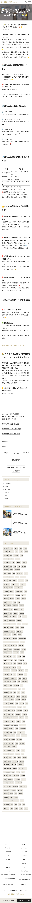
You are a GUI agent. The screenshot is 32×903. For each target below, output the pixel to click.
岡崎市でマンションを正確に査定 (11, 429)
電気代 (22, 653)
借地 (15, 674)
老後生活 (6, 627)
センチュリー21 (7, 562)
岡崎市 (22, 801)
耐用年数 (20, 663)
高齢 (11, 613)
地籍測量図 (20, 674)
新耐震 (18, 750)
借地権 (19, 656)
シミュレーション (23, 768)
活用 (27, 703)
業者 (26, 718)
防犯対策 (21, 793)
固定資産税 (14, 671)
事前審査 (23, 642)
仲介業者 (6, 595)
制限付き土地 (7, 667)
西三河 (5, 775)
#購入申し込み (20, 467)
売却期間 (13, 631)
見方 (26, 674)
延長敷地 (22, 613)
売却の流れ (6, 631)
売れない (12, 591)
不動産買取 (6, 707)
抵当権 (5, 783)
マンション (8, 447)
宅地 (15, 656)
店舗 (12, 808)
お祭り (9, 761)
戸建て (3, 447)
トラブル (12, 595)
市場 (24, 721)
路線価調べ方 (17, 649)
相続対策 (25, 562)
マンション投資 (7, 786)
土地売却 (6, 591)
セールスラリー (23, 786)
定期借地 (6, 674)
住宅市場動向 (21, 764)
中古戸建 (6, 555)
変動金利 (12, 559)
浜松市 (19, 757)
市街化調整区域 (7, 606)
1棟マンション (7, 634)
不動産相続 (6, 764)
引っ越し (24, 649)
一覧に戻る (16, 453)
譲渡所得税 (18, 714)
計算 (17, 703)
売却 (24, 656)
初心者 (12, 577)
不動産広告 (17, 779)
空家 (15, 602)
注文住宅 (24, 566)
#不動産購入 (10, 467)
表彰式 (18, 772)
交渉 (20, 689)
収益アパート (20, 631)
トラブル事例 (19, 783)
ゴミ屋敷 (22, 718)
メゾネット (11, 728)
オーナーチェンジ (8, 663)
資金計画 (15, 768)
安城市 (21, 808)
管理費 (18, 696)
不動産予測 (19, 739)
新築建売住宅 (7, 772)
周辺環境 (18, 754)
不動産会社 (25, 624)
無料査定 (6, 548)
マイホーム (15, 761)
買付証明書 (21, 645)
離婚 (16, 804)
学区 (10, 775)
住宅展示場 (6, 624)
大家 (20, 616)
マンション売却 (11, 696)
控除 (27, 580)
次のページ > (26, 453)
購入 (11, 555)
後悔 (26, 591)
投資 (17, 743)
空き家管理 (6, 718)
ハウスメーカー (15, 642)
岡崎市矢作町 (20, 573)
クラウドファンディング (9, 750)
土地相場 (6, 566)
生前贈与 (20, 707)
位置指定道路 (25, 681)
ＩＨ (22, 685)
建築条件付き (7, 638)
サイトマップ (24, 884)
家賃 (5, 602)
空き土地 (22, 703)
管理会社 (15, 616)
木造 (15, 663)
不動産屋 (6, 793)
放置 (19, 602)
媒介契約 (6, 598)
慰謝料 (5, 728)
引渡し (23, 692)
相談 (24, 804)
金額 (22, 555)
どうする (14, 667)
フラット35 (13, 764)
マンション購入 (19, 591)
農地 (5, 736)
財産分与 (16, 613)
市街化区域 (21, 660)
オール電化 (16, 653)
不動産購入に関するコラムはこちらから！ (14, 346)
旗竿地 (5, 616)
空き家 (6, 498)
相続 (12, 804)
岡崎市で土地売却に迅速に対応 (11, 434)
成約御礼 (11, 587)
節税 (17, 728)
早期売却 (26, 710)
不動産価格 (23, 577)
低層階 (22, 627)
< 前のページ (6, 453)
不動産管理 (6, 725)
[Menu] (29, 2)
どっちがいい (7, 689)
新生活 (25, 548)
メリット (15, 580)
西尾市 (17, 577)
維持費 (19, 624)
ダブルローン (7, 671)
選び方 (26, 551)
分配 (5, 710)
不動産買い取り (13, 678)
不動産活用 (15, 606)
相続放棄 (24, 699)
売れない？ (16, 609)
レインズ (24, 779)
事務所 (16, 808)
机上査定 (10, 685)
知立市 (26, 808)
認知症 (13, 710)
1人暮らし (19, 620)
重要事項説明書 (22, 638)
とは (11, 674)
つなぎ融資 (13, 624)
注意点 (11, 569)
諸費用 (13, 736)
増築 (9, 714)
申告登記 (18, 699)
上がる (21, 551)
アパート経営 (7, 746)
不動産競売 (13, 707)
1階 (11, 609)
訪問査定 (12, 598)
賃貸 (14, 573)
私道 (5, 685)
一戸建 (5, 551)
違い (11, 656)
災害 (19, 681)
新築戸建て (10, 660)
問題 (21, 548)
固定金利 (18, 559)
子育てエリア (16, 775)
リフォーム (6, 699)
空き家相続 (19, 710)
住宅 (19, 692)
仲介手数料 (14, 689)
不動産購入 (16, 555)
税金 (11, 566)
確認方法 (6, 754)
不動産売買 (23, 584)
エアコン (6, 732)
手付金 (5, 587)
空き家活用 (15, 786)
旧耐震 (23, 750)
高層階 (17, 627)
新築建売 (6, 797)
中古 (19, 566)
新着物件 (19, 562)
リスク (12, 699)
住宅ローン (6, 808)
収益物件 (14, 634)
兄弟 (25, 707)
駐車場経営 (22, 743)
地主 (5, 660)
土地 (12, 447)
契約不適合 (11, 783)
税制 (23, 754)
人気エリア (24, 736)
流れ (15, 566)
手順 (11, 692)
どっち (10, 757)
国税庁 (10, 649)
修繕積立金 (24, 696)
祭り (15, 757)
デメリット (21, 580)
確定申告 (6, 559)
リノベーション (21, 732)
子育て (18, 736)
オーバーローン (14, 718)
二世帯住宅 (14, 638)
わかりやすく (23, 725)
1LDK (22, 609)
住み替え (6, 613)
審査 (9, 736)
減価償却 (12, 703)
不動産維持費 (7, 642)
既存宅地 (6, 656)
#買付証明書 (16, 471)
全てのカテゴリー (9, 484)
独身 (9, 710)
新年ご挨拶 (20, 790)
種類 (26, 671)
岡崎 (16, 793)
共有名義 (18, 595)
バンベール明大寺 (14, 797)
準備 (5, 696)
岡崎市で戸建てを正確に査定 (10, 424)
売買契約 (23, 775)
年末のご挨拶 (13, 790)
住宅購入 (12, 754)
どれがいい (21, 671)
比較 (16, 660)
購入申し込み (14, 645)
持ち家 (5, 757)
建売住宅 (6, 569)
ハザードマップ (7, 681)
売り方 (19, 667)
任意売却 (18, 598)
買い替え (24, 595)
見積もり (19, 721)
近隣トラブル (7, 721)
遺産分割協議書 (7, 768)
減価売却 (25, 714)
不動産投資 (6, 577)
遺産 (20, 678)
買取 (11, 732)
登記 (13, 714)
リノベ (13, 721)
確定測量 (25, 757)
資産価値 (6, 692)
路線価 (5, 649)
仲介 (20, 804)
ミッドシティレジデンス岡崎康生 (11, 801)
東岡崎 (11, 793)
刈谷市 (13, 772)
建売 (15, 692)
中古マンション (15, 584)
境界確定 (6, 678)
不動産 (11, 548)
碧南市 (23, 772)
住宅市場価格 (12, 739)
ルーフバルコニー (19, 587)
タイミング (6, 645)
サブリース (14, 746)
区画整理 (12, 627)
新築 (10, 580)
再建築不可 (6, 609)
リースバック (7, 584)
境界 (5, 761)
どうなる (6, 703)
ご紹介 (26, 573)
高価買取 (6, 790)
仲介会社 (25, 616)
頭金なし (22, 761)
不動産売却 (6, 804)
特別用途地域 (23, 728)
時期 (5, 653)
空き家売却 (10, 779)
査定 (5, 714)
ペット (5, 739)
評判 (14, 562)
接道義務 (22, 606)
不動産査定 (17, 569)
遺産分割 (25, 678)
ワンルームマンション (9, 743)
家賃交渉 (24, 598)
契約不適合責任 (14, 725)
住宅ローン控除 (7, 573)
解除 (5, 779)
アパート (7, 492)
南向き (19, 634)
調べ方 (5, 580)
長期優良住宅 (12, 620)
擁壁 (15, 732)
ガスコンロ (16, 685)
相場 (24, 689)
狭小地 (25, 663)
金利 (17, 551)
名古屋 (14, 681)
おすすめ (10, 653)
